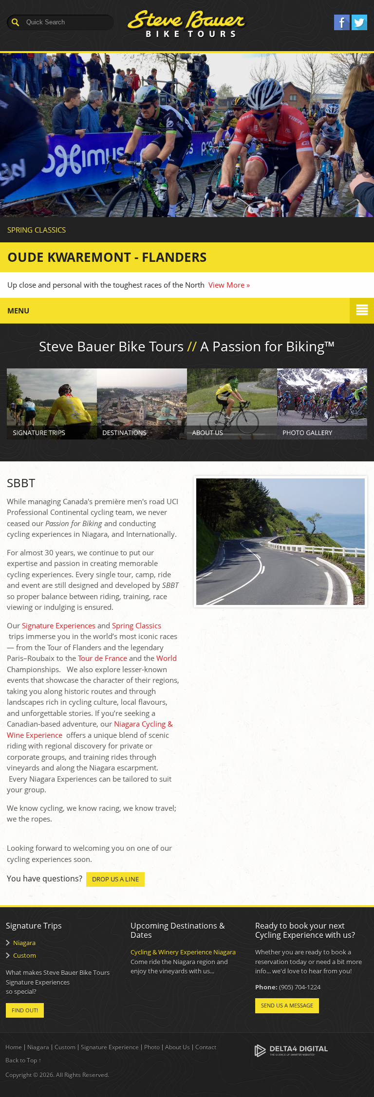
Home (13, 1047)
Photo (152, 1047)
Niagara (24, 942)
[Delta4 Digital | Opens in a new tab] (291, 1050)
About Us (177, 1047)
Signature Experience (110, 1047)
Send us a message (287, 1005)
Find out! (25, 1010)
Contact (205, 1047)
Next (366, 172)
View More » (229, 285)
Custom (24, 955)
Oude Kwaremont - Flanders (106, 257)
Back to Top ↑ (23, 1060)
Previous (7, 172)
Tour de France (102, 658)
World (166, 658)
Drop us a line (115, 879)
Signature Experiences (58, 625)
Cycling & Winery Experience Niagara (183, 952)
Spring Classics (136, 625)
